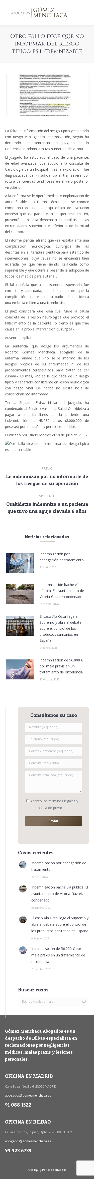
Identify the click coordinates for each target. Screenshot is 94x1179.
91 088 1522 (18, 1105)
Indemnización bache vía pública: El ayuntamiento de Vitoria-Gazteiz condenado (62, 590)
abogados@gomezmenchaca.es (28, 1095)
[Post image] (20, 563)
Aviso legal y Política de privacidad (47, 1170)
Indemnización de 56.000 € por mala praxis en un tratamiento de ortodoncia (61, 666)
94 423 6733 (18, 1151)
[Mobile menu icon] (86, 13)
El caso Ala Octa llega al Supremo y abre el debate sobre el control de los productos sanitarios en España (60, 628)
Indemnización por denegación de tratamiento (62, 557)
